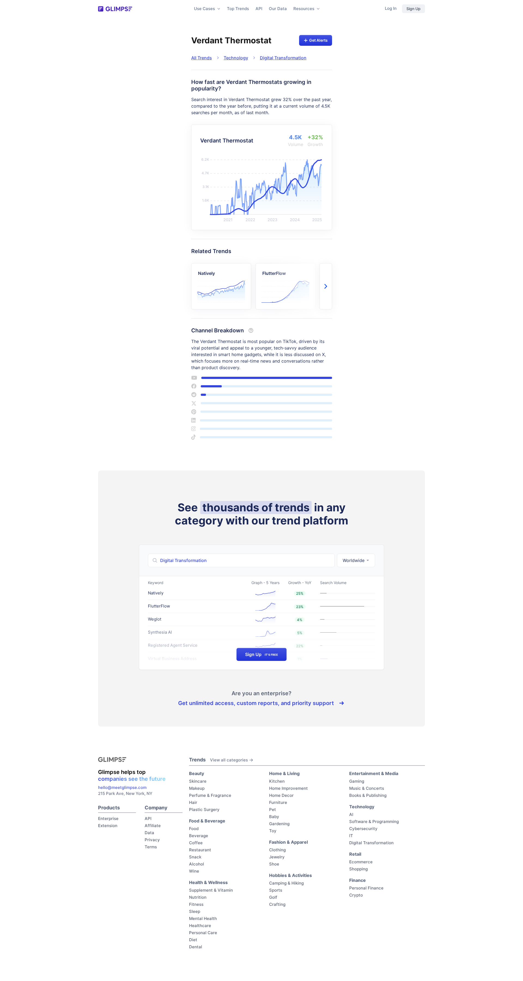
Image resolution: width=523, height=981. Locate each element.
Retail (355, 854)
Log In (391, 8)
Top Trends (238, 8)
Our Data (278, 8)
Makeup (197, 788)
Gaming (356, 781)
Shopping (358, 868)
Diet (193, 939)
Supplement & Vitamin (211, 890)
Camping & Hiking (286, 883)
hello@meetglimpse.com (122, 787)
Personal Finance (366, 888)
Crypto (356, 895)
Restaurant (200, 849)
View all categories (229, 760)
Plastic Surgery (204, 809)
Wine (194, 871)
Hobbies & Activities (290, 875)
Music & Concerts (366, 788)
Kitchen (277, 781)
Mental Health (203, 918)
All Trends (201, 57)
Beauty (196, 773)
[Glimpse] (115, 9)
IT (351, 835)
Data (149, 832)
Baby (274, 816)
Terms (151, 846)
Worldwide (353, 560)
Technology (236, 57)
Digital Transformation (283, 57)
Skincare (197, 781)
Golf (273, 897)
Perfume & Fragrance (210, 795)
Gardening (279, 823)
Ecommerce (361, 861)
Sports (275, 890)
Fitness (196, 904)
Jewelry (277, 856)
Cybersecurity (363, 828)
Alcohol (196, 864)
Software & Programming (374, 821)
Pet (272, 809)
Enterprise (108, 818)
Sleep (194, 911)
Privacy (152, 839)
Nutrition (197, 897)
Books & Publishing (368, 795)
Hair (193, 802)
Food (194, 828)
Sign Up (413, 8)
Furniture (278, 802)
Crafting (277, 904)
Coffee (196, 842)
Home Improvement (288, 788)
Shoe (274, 864)
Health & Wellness (208, 882)
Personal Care (203, 932)
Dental (195, 946)
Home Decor (281, 795)
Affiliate (153, 825)
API (259, 8)
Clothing (277, 849)
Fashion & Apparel (288, 842)
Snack (195, 856)
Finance (357, 880)
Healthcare (200, 925)
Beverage (198, 835)
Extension (107, 825)
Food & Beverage (207, 821)
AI (351, 814)
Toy (272, 830)
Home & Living (284, 773)
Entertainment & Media (373, 773)
